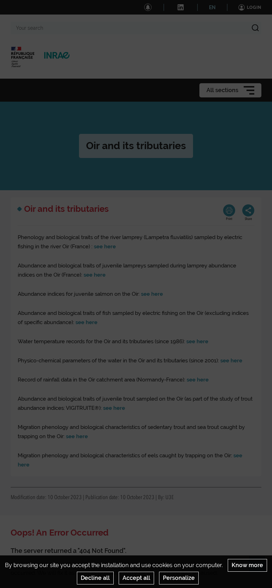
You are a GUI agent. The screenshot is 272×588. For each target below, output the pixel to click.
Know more (247, 565)
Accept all (136, 578)
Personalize (179, 578)
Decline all (95, 578)
